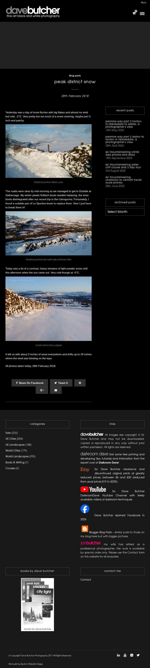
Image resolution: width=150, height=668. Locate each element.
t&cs (143, 3)
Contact (85, 580)
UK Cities (10, 439)
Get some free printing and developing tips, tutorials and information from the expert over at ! (112, 458)
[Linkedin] (118, 655)
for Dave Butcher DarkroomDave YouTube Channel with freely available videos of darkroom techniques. (112, 495)
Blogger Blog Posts (100, 532)
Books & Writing (14, 463)
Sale (8, 433)
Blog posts (75, 76)
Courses (10, 468)
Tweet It (63, 382)
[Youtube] (124, 655)
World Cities (12, 451)
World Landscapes (17, 456)
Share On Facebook (31, 382)
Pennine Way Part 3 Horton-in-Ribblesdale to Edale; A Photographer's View (124, 124)
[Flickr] (131, 655)
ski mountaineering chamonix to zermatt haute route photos (124, 180)
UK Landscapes (15, 445)
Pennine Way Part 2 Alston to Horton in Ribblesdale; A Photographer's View (125, 139)
